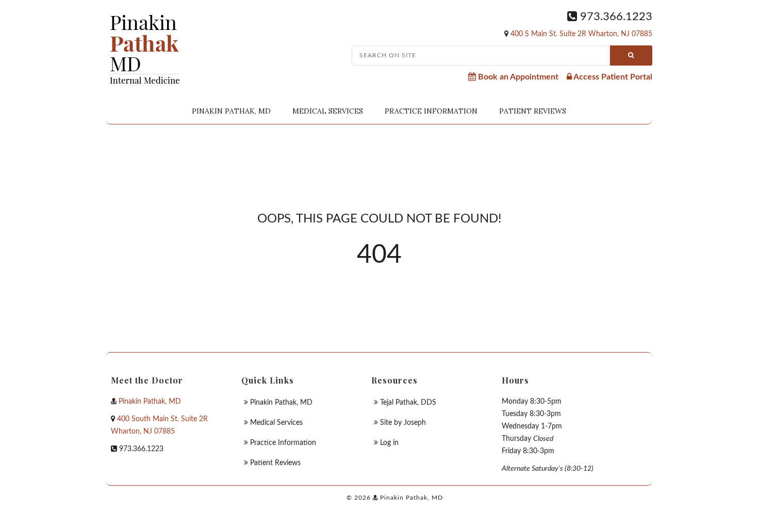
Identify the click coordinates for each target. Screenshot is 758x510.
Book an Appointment (517, 77)
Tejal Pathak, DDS (408, 402)
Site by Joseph (403, 422)
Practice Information (431, 111)
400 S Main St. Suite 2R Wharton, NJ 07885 (581, 34)
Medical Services (327, 111)
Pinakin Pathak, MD (231, 111)
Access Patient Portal (612, 77)
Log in (389, 443)
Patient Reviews (532, 111)
